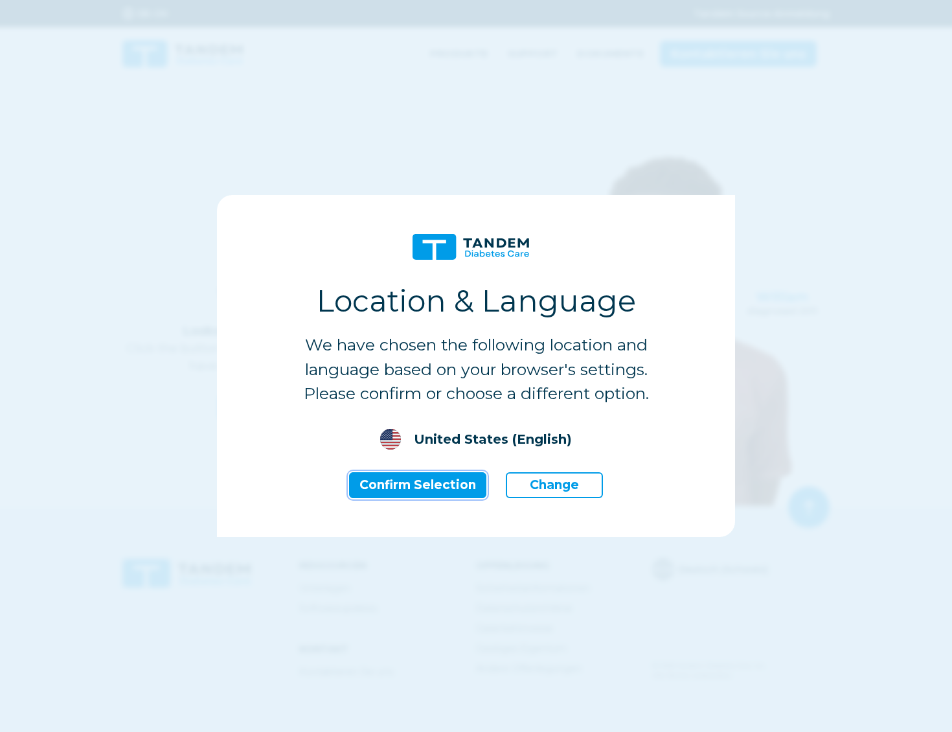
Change (554, 484)
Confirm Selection (417, 484)
